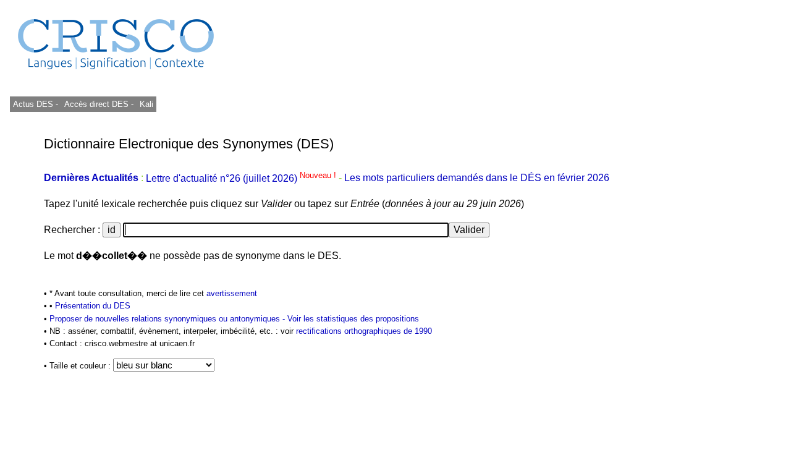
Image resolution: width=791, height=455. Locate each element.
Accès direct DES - (98, 104)
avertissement (231, 293)
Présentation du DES (92, 305)
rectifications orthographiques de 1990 (364, 331)
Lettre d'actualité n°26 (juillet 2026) (242, 178)
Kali (146, 104)
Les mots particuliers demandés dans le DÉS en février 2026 (476, 178)
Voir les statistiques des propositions (353, 318)
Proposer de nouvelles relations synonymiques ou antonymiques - (168, 318)
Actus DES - (35, 104)
